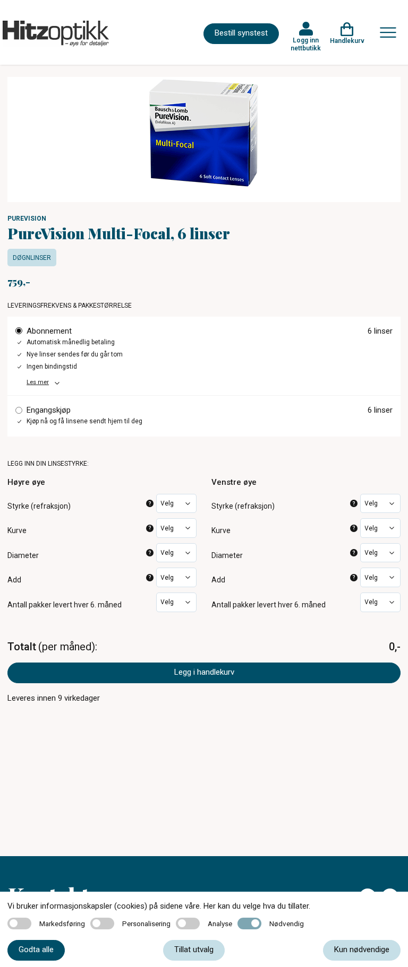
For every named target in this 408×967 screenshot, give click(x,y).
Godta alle (36, 949)
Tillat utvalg (194, 949)
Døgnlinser (32, 258)
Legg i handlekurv (204, 672)
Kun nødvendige (361, 949)
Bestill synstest (241, 33)
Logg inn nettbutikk (305, 44)
